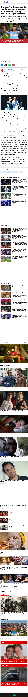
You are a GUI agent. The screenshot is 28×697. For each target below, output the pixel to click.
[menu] (2, 1)
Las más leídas (5, 226)
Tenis (21, 172)
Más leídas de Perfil (7, 283)
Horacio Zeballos (8, 70)
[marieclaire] (14, 619)
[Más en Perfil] (8, 591)
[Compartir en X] (5, 65)
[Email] (13, 65)
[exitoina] (14, 595)
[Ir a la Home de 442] (5, 2)
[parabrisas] (14, 666)
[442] (14, 695)
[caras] (14, 643)
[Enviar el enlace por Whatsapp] (9, 65)
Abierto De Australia (14, 172)
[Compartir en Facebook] (2, 65)
